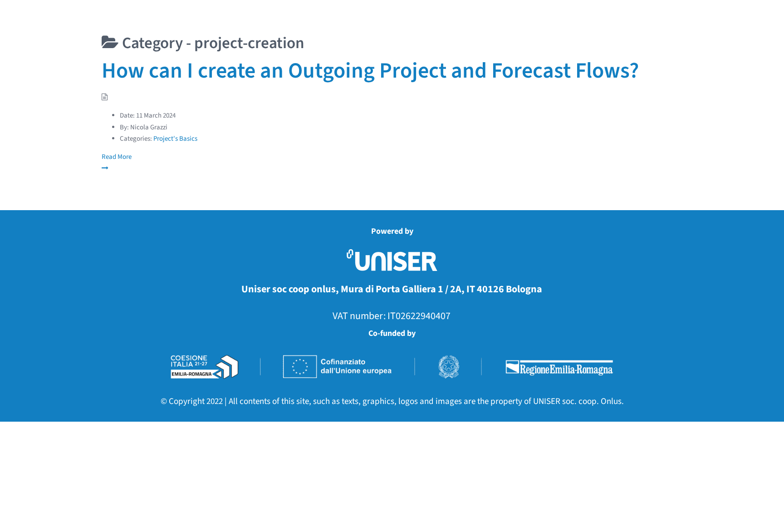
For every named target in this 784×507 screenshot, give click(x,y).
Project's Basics (175, 138)
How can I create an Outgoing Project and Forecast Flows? (370, 70)
